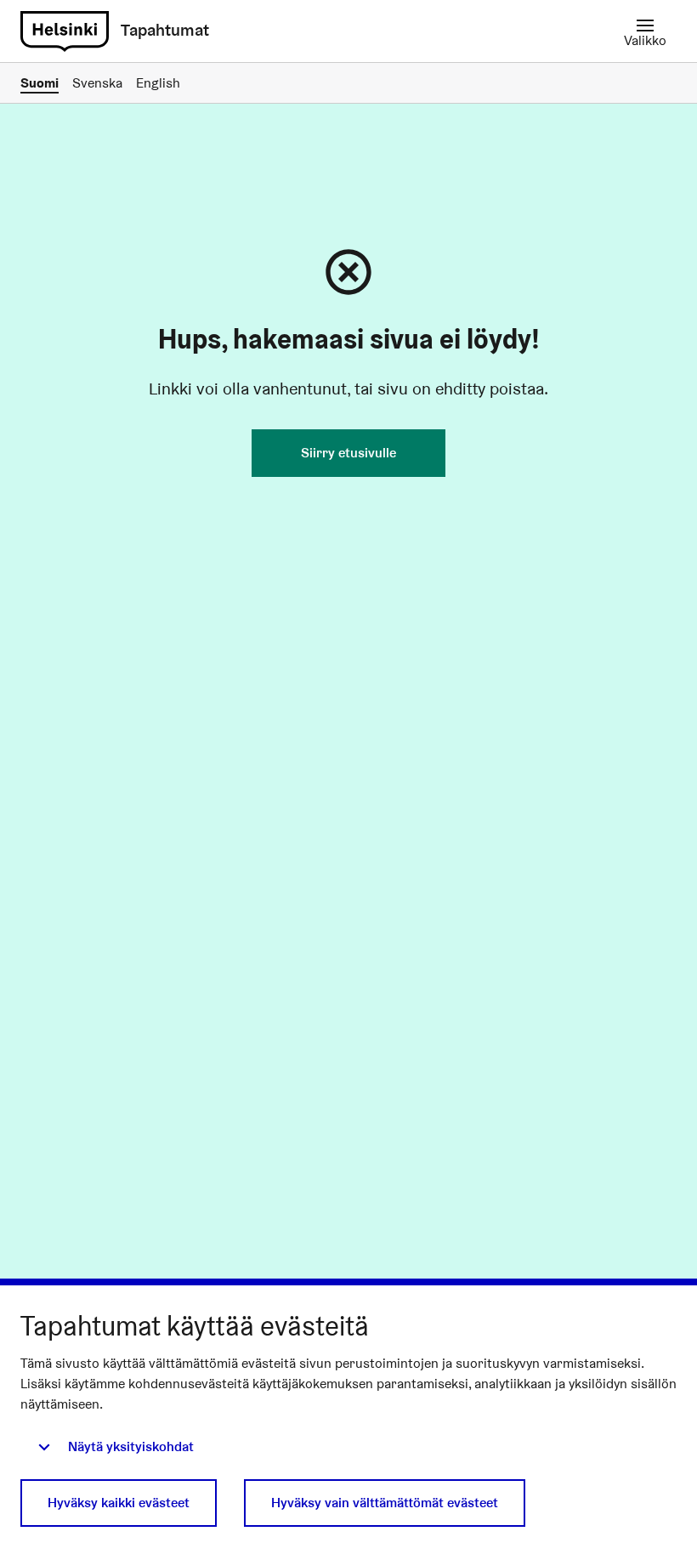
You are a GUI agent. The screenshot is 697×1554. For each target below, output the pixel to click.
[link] (64, 31)
